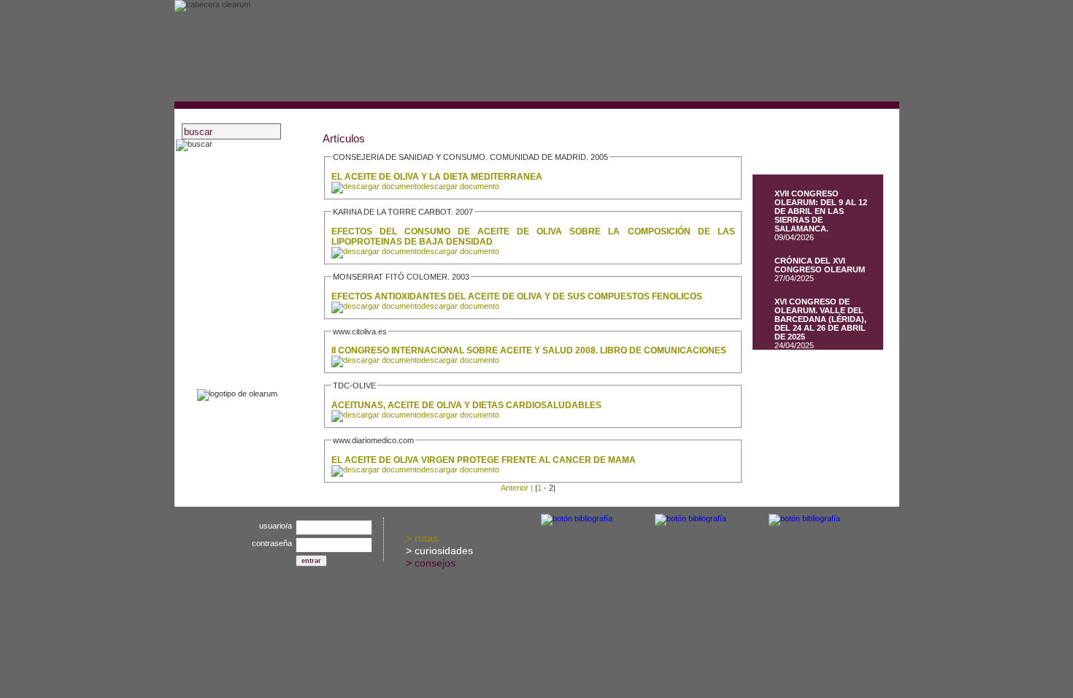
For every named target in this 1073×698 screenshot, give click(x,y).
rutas (426, 538)
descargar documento (460, 186)
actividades (235, 204)
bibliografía (234, 318)
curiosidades (444, 550)
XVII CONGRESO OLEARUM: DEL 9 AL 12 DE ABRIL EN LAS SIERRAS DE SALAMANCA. (820, 211)
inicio (222, 166)
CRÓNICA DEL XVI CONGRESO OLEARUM (819, 265)
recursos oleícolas (249, 242)
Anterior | (517, 487)
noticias (227, 280)
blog (219, 261)
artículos (229, 299)
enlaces (227, 337)
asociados (232, 185)
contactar (230, 356)
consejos (435, 563)
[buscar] (194, 145)
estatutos (230, 223)
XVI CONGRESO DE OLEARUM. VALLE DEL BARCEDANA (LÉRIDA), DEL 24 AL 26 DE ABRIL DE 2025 (820, 319)
